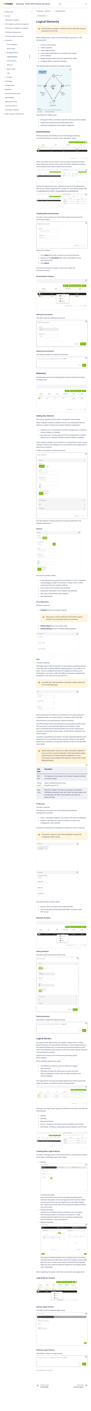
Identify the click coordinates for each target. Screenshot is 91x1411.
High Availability (9, 97)
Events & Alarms (11, 61)
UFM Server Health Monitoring (14, 36)
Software (47, 11)
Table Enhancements (11, 101)
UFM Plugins (8, 81)
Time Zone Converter (11, 106)
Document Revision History (13, 93)
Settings (9, 77)
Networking (20, 4)
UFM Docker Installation (12, 110)
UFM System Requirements (13, 32)
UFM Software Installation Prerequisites (16, 28)
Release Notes (9, 12)
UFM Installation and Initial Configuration (17, 24)
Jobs (8, 73)
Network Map (11, 48)
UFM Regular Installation (12, 20)
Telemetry (10, 65)
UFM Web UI (8, 40)
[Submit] (60, 3)
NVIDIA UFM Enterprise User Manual (37, 4)
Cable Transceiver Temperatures (14, 114)
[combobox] (70, 4)
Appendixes (8, 89)
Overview (7, 16)
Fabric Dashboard (12, 44)
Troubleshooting (9, 85)
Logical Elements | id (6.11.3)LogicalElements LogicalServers (58, 191)
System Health (11, 69)
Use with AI (42, 16)
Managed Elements (12, 52)
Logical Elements (12, 57)
